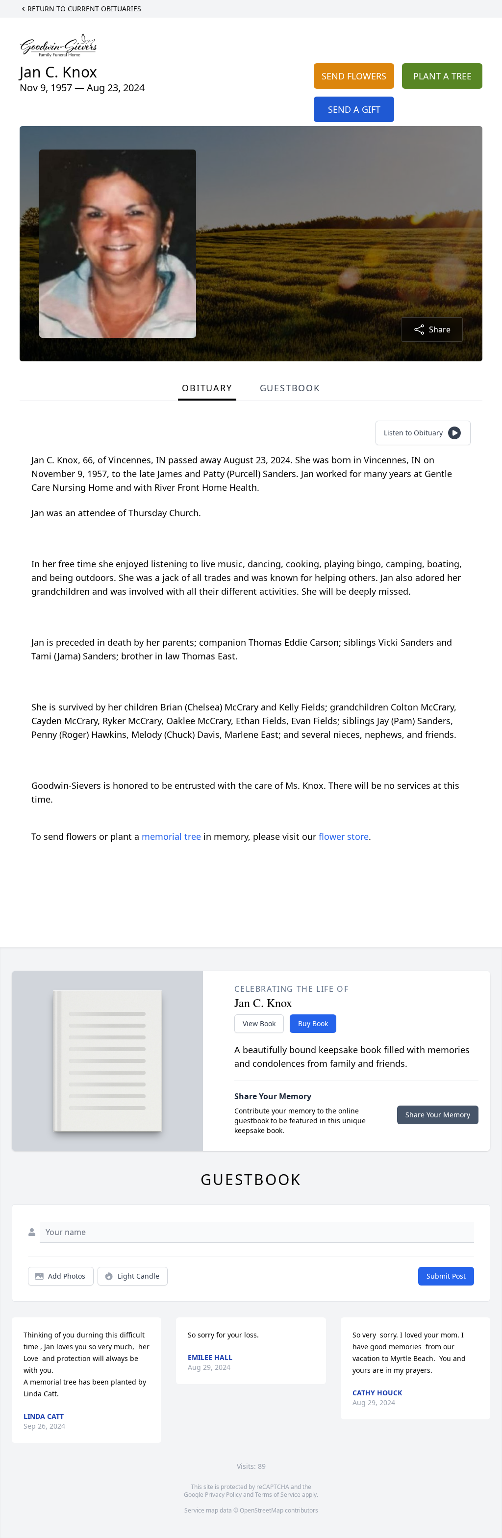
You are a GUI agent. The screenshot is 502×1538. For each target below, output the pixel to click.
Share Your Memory (437, 1114)
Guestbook (290, 388)
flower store (344, 836)
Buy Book (313, 1023)
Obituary (207, 388)
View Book (259, 1023)
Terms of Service (278, 1494)
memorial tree (171, 836)
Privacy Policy (223, 1494)
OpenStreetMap (261, 1510)
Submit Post (446, 1276)
